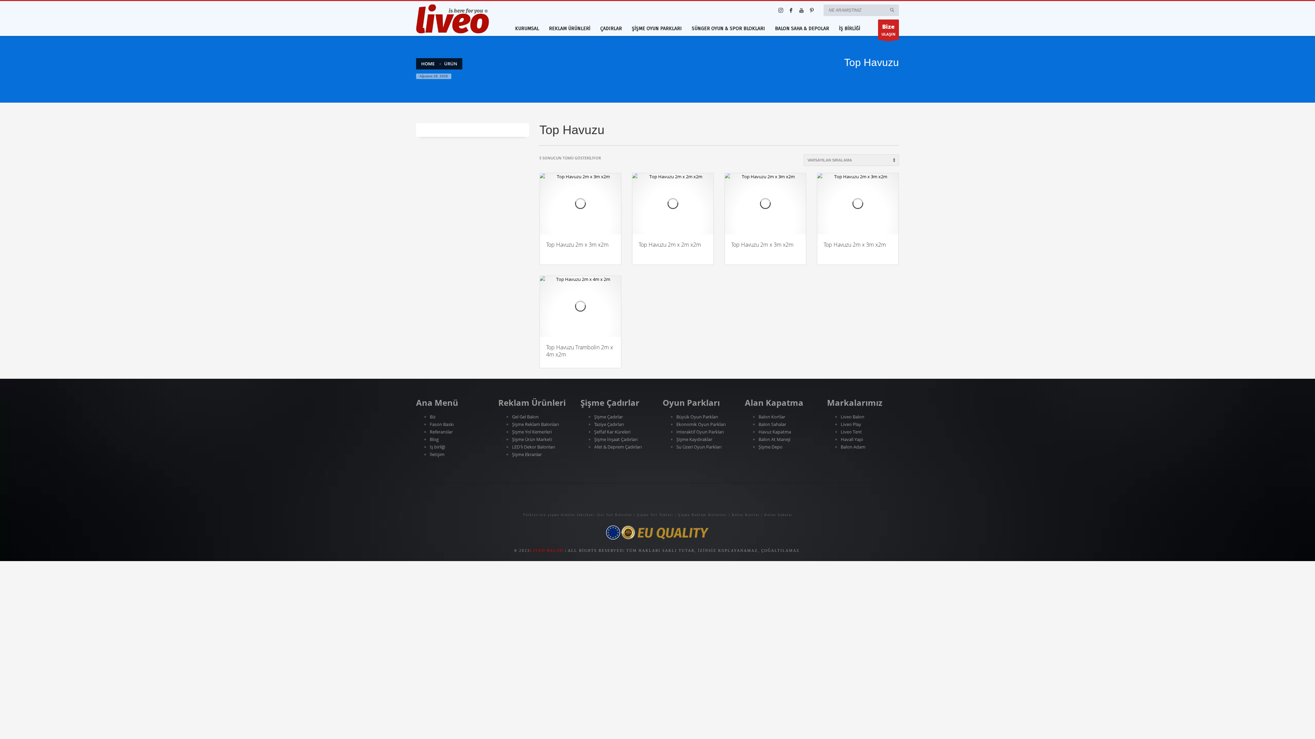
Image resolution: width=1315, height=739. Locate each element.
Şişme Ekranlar (527, 454)
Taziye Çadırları (609, 424)
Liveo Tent (851, 432)
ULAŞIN (888, 30)
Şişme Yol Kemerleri (532, 432)
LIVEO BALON (546, 550)
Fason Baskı (442, 424)
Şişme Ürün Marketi (532, 439)
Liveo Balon (852, 417)
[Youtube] (801, 10)
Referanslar (442, 432)
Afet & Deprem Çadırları (618, 447)
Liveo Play (851, 424)
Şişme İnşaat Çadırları (616, 439)
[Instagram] (781, 10)
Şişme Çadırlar (608, 417)
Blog (434, 439)
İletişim (437, 454)
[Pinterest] (811, 10)
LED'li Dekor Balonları (533, 447)
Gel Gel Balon (525, 417)
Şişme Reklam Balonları (535, 424)
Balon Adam (853, 447)
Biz (433, 417)
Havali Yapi (852, 439)
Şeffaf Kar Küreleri (612, 432)
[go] (892, 10)
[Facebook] (791, 10)
